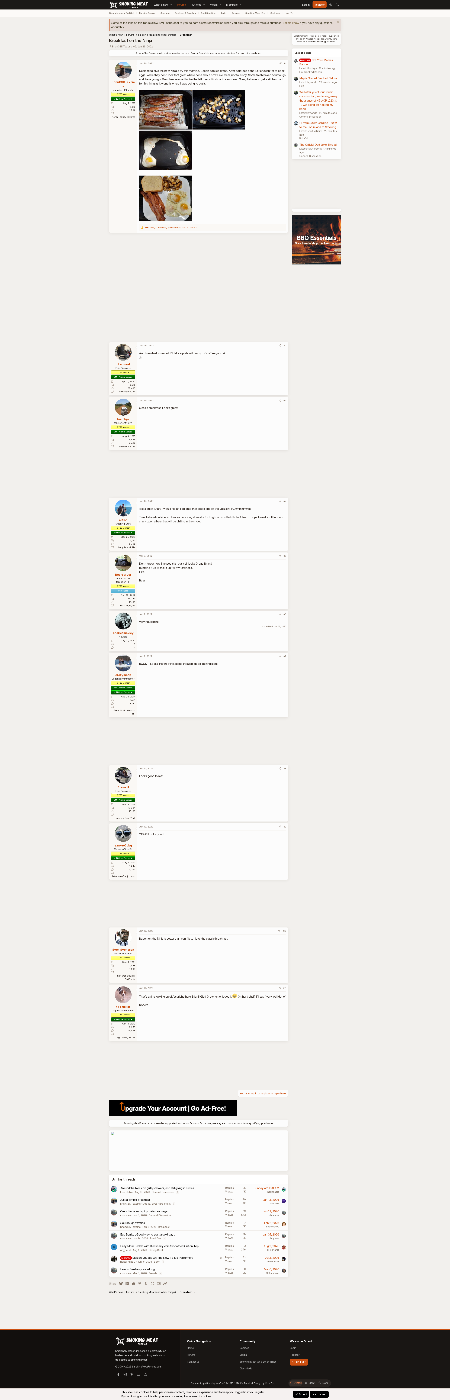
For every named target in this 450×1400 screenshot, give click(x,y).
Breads (153, 1273)
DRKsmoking (272, 1273)
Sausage (165, 13)
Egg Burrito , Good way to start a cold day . (147, 1234)
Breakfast (165, 1203)
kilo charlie (273, 1249)
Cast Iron (275, 13)
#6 (285, 614)
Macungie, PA (127, 605)
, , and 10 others (171, 227)
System (298, 1382)
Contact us (193, 1361)
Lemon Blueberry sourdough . (139, 1269)
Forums (181, 4)
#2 (285, 345)
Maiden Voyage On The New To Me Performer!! (162, 1257)
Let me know (291, 23)
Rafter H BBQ (128, 1261)
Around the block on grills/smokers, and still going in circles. (157, 1188)
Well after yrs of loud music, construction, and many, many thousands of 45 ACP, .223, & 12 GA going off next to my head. (318, 100)
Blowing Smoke (147, 13)
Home (190, 1347)
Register (295, 1354)
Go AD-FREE (299, 1362)
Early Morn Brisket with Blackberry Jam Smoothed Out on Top (159, 1246)
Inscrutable (126, 1192)
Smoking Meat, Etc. (255, 13)
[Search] (337, 4)
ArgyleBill (125, 1250)
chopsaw (125, 1215)
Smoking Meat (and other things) (259, 1361)
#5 (285, 555)
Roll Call (303, 138)
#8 (285, 768)
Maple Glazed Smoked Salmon (318, 78)
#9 (285, 826)
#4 (285, 501)
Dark (325, 1382)
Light (311, 1382)
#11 (284, 988)
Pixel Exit (270, 1383)
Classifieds (246, 1368)
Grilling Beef (156, 1250)
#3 (285, 400)
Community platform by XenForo (222, 1383)
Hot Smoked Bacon (310, 71)
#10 (284, 930)
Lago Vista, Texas (125, 1037)
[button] (171, 5)
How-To (289, 13)
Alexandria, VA (127, 446)
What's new (161, 4)
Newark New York (125, 818)
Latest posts (302, 52)
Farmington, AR (127, 391)
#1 (285, 63)
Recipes (236, 13)
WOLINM (274, 1203)
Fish (301, 85)
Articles (196, 4)
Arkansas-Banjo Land (123, 876)
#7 (285, 656)
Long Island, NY (126, 547)
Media (214, 4)
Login (293, 1347)
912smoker (273, 1261)
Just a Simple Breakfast (135, 1199)
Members (232, 4)
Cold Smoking (208, 13)
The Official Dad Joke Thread (318, 144)
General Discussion (163, 1192)
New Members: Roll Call (121, 13)
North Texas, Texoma (123, 116)
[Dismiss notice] (337, 22)
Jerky (224, 13)
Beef (157, 1261)
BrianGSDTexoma (122, 46)
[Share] (280, 63)
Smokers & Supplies (185, 13)
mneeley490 (272, 1226)
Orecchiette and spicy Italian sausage (144, 1211)
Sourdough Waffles (132, 1223)
